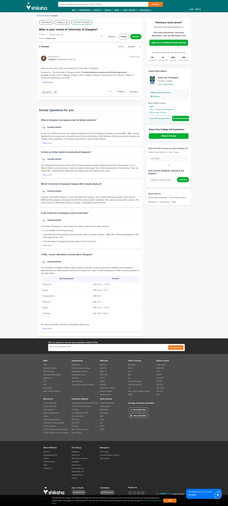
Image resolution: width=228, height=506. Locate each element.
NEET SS (103, 371)
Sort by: (121, 46)
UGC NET (159, 378)
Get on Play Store (139, 410)
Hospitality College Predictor (53, 423)
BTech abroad (105, 406)
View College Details (166, 84)
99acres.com (76, 465)
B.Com (130, 368)
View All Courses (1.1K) (159, 118)
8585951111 (79, 492)
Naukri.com (76, 455)
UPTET (159, 375)
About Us (46, 452)
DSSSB (159, 381)
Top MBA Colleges (50, 368)
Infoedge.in (76, 452)
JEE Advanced (77, 381)
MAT (45, 385)
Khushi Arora (54, 127)
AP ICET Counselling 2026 (81, 406)
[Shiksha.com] (37, 6)
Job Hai (74, 478)
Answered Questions (161, 92)
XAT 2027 (75, 426)
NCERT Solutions (49, 426)
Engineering (76, 365)
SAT (101, 423)
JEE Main (75, 378)
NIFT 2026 (75, 419)
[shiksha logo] (54, 491)
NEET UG (103, 365)
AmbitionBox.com (78, 472)
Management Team (50, 455)
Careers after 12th (49, 403)
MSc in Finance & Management (162, 110)
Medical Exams (105, 394)
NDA (158, 394)
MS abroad (104, 413)
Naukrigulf (75, 462)
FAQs (45, 465)
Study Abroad (46, 22)
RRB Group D (161, 365)
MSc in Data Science (158, 112)
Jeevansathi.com (78, 468)
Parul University (77, 416)
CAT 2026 (75, 410)
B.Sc (129, 371)
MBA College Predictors (51, 391)
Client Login (104, 452)
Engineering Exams (79, 375)
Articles (46, 416)
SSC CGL (159, 385)
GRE (101, 416)
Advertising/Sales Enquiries (110, 455)
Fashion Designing (135, 381)
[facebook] (138, 492)
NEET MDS (104, 375)
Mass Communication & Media (139, 391)
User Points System (178, 197)
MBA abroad (104, 410)
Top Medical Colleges (107, 388)
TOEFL (102, 429)
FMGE (102, 381)
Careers (46, 458)
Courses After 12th (50, 406)
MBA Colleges (48, 371)
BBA (129, 375)
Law (129, 388)
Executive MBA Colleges (52, 375)
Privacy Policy (148, 500)
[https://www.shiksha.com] (38, 16)
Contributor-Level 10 (65, 59)
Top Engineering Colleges (81, 368)
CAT (44, 381)
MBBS (130, 394)
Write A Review (168, 136)
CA (129, 378)
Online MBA (47, 388)
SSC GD (159, 391)
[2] (217, 494)
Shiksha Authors (49, 462)
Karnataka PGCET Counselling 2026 (85, 403)
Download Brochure (181, 118)
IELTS (102, 426)
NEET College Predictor (80, 429)
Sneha (51, 59)
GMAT (102, 419)
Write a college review (51, 413)
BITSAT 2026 (76, 433)
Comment (133, 92)
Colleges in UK (62, 22)
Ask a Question (48, 410)
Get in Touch (77, 488)
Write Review (108, 492)
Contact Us (47, 468)
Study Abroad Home (107, 403)
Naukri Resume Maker (80, 458)
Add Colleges (105, 458)
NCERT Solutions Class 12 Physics (56, 433)
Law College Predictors (51, 419)
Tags (174, 202)
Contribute (105, 488)
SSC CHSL (160, 388)
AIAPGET (103, 385)
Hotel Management (135, 385)
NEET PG (103, 368)
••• (102, 36)
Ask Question (176, 347)
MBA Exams (47, 378)
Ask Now (183, 180)
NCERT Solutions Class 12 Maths (55, 429)
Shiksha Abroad (77, 475)
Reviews (155, 96)
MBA (152, 107)
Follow (124, 37)
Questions (152, 202)
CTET (158, 371)
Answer (135, 37)
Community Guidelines (157, 197)
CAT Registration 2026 (80, 413)
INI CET (102, 378)
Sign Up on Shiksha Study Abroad (169, 43)
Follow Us (132, 487)
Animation (131, 365)
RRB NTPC (160, 368)
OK (169, 500)
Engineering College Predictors (83, 385)
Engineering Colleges (79, 371)
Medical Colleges (106, 391)
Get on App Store (140, 416)
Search (155, 4)
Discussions (164, 202)
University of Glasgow (81, 22)
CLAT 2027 (76, 423)
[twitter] (142, 492)
